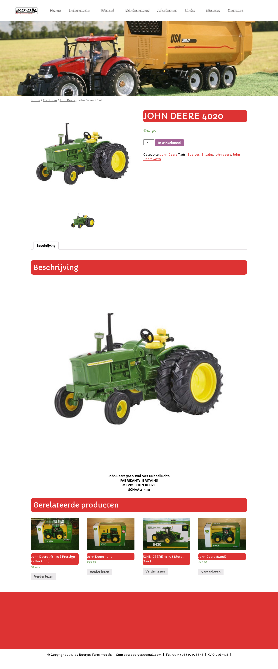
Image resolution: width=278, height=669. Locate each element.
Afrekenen (167, 10)
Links (190, 10)
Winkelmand (137, 10)
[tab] (46, 246)
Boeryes (193, 154)
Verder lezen (43, 576)
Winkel (107, 10)
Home (35, 100)
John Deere (67, 100)
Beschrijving (45, 245)
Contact (235, 10)
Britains (207, 154)
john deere (223, 154)
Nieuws (213, 10)
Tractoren (50, 100)
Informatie (79, 10)
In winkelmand (169, 143)
